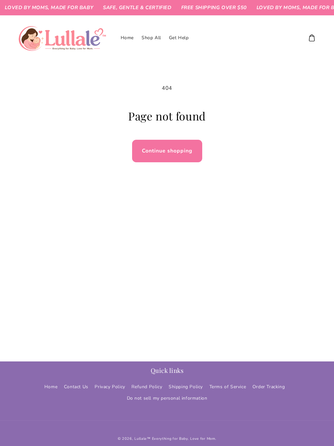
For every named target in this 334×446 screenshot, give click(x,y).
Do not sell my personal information (167, 398)
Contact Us (76, 387)
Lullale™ (142, 438)
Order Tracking (268, 387)
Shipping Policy (186, 387)
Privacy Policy (110, 387)
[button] (312, 38)
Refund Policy (146, 387)
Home (50, 387)
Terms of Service (227, 387)
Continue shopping (167, 150)
